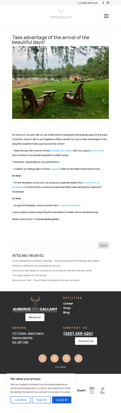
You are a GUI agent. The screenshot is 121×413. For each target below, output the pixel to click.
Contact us (86, 341)
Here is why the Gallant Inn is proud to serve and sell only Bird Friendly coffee (52, 270)
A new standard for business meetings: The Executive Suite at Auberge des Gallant (55, 260)
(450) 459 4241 (89, 3)
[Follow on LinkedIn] (78, 358)
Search (103, 245)
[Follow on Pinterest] (66, 358)
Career (68, 303)
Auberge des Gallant (61, 150)
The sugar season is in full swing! (29, 275)
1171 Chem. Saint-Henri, (28, 333)
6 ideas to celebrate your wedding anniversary (36, 265)
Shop (67, 308)
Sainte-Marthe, (22, 338)
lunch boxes (97, 150)
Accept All (62, 399)
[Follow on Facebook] (42, 358)
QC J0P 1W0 (20, 342)
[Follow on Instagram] (54, 358)
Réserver (35, 317)
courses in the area (69, 205)
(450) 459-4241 (78, 333)
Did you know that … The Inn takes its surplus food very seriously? (46, 280)
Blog (66, 312)
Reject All (41, 399)
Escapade (54, 169)
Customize (20, 399)
